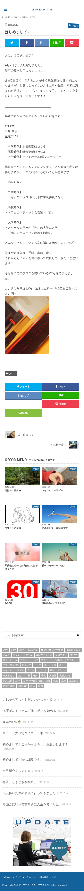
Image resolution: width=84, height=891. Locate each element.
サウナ (73, 654)
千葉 (43, 675)
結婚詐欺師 (9, 685)
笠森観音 (74, 680)
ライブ (30, 670)
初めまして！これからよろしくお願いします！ (35, 746)
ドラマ (37, 665)
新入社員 (7, 680)
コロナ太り (61, 654)
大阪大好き (65, 675)
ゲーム (29, 654)
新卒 (17, 680)
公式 (54, 877)
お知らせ (7, 877)
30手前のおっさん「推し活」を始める (35, 710)
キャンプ (17, 654)
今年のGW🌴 (18, 722)
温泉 (63, 680)
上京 (20, 675)
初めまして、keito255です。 (29, 759)
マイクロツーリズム (13, 670)
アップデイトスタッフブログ (32, 885)
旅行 (48, 680)
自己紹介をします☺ (23, 770)
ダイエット (72, 659)
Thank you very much (52, 649)
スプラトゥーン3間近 (52, 659)
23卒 (21, 649)
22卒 (13, 649)
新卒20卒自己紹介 (32, 680)
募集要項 (44, 877)
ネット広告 (50, 665)
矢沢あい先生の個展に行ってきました (35, 793)
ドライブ (26, 665)
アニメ (6, 654)
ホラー (62, 665)
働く (35, 675)
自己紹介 (22, 685)
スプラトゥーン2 (29, 659)
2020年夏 (33, 649)
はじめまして (73, 649)
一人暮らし (9, 675)
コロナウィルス (44, 654)
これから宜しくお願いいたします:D (33, 699)
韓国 (40, 685)
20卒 (5, 649)
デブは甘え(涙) (11, 665)
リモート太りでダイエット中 (29, 733)
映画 (55, 680)
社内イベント (30, 877)
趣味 (32, 685)
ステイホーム (10, 659)
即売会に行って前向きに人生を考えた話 (37, 804)
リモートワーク (58, 670)
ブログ (12, 373)
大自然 (52, 675)
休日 (28, 675)
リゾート (42, 670)
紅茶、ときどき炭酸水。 (26, 782)
